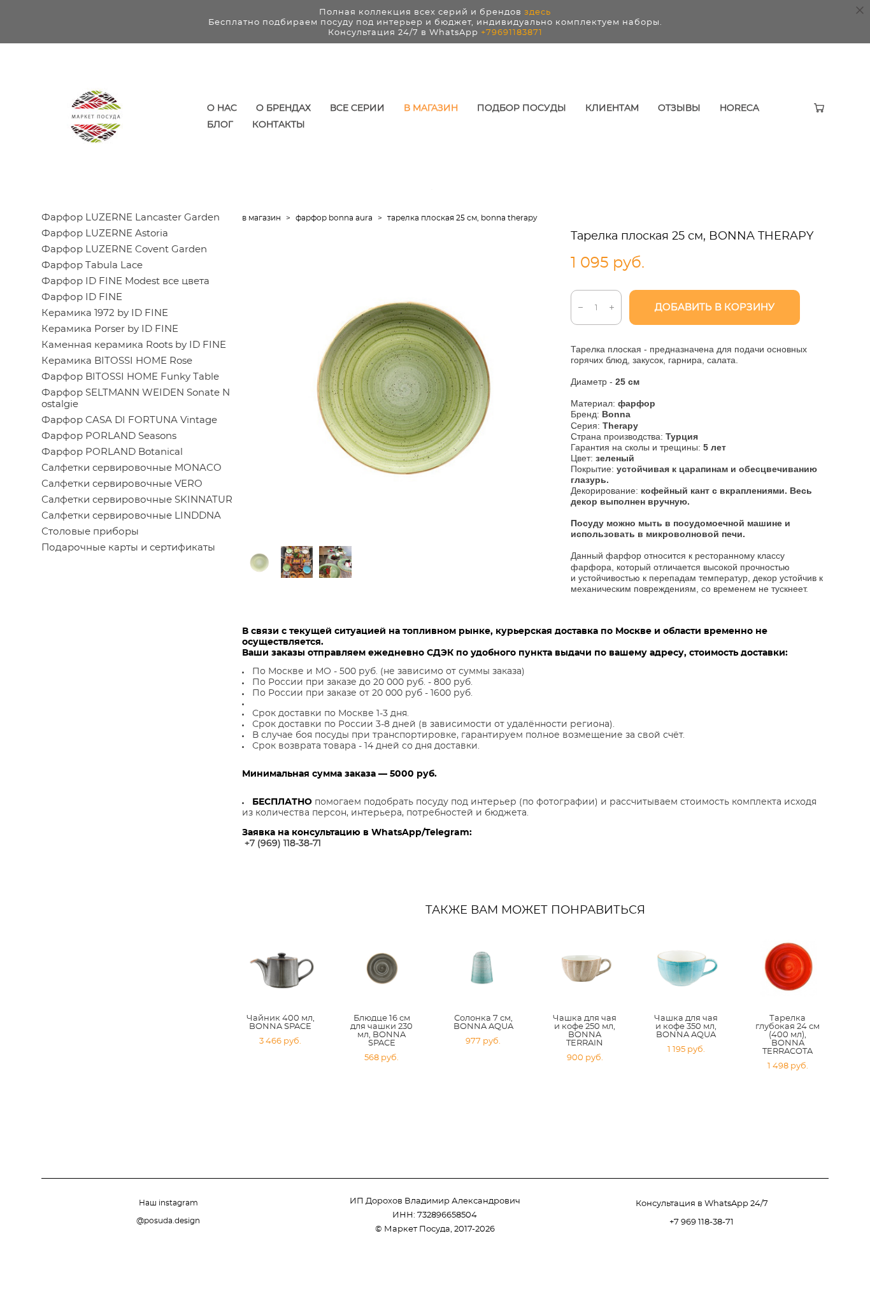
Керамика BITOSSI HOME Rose (116, 361)
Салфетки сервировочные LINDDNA (131, 516)
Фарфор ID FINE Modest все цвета (125, 281)
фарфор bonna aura (334, 218)
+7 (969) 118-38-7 (281, 843)
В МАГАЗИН (431, 108)
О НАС (222, 108)
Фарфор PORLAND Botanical (112, 452)
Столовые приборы (90, 531)
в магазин (261, 218)
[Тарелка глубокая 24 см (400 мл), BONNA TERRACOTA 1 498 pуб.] (789, 968)
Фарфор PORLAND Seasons (108, 436)
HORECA (739, 108)
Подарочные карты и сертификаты (128, 547)
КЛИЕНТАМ (612, 108)
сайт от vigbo (803, 1265)
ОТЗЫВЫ (679, 108)
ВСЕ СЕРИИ (357, 108)
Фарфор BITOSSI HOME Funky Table (130, 377)
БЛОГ (220, 124)
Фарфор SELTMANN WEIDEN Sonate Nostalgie (135, 398)
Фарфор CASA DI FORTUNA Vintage (129, 420)
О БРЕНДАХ (283, 108)
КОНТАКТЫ (278, 124)
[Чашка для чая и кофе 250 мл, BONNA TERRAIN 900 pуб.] (585, 968)
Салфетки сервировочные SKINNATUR (136, 500)
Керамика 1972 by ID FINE (104, 313)
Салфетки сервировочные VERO (122, 484)
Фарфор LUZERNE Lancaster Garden (130, 217)
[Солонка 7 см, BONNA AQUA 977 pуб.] (484, 968)
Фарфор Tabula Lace (92, 265)
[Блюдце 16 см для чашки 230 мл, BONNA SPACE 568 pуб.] (382, 968)
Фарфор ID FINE (81, 297)
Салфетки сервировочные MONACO (131, 468)
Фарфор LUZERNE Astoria (104, 233)
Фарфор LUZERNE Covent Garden (124, 249)
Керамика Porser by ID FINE (109, 329)
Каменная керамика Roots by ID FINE (133, 345)
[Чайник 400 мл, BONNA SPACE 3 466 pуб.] (281, 968)
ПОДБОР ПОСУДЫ (521, 108)
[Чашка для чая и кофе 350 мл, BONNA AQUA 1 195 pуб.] (687, 968)
